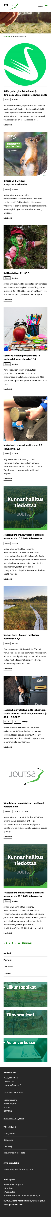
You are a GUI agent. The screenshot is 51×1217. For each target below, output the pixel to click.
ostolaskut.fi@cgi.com (14, 1118)
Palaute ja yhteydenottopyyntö (18, 1169)
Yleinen (7, 100)
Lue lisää (8, 124)
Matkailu (8, 953)
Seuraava (27, 942)
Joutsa (11, 6)
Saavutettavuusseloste (14, 1152)
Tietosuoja (8, 1146)
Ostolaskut (8, 1139)
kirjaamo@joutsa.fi (12, 1084)
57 (19, 942)
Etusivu (7, 36)
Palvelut (7, 959)
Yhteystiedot (10, 1133)
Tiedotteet (8, 722)
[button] (41, 6)
